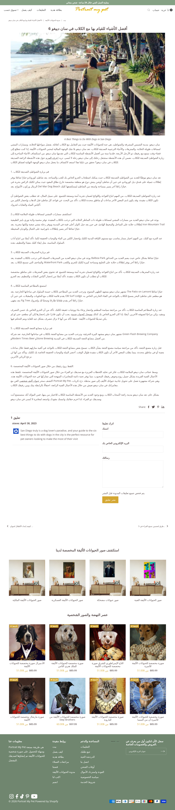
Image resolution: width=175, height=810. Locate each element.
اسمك (105, 428)
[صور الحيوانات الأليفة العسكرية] (67, 578)
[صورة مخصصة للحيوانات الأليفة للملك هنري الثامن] (67, 642)
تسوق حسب (10, 9)
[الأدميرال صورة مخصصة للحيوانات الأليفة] (27, 642)
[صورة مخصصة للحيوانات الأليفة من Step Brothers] (67, 696)
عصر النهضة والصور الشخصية (87, 614)
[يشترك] (163, 751)
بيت (64, 20)
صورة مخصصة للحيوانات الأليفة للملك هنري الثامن (67, 664)
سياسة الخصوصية (90, 777)
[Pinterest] (27, 796)
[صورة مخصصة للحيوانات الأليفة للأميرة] (148, 642)
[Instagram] (11, 796)
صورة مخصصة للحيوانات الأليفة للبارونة (108, 718)
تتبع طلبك (85, 751)
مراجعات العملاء (60, 761)
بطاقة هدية (56, 9)
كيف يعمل (26, 9)
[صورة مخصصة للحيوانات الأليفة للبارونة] (108, 696)
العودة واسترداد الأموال (92, 772)
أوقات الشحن (87, 766)
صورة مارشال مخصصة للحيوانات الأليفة (27, 718)
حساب (156, 10)
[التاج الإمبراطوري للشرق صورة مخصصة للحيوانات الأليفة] (108, 642)
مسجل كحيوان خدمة (81, 314)
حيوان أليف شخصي (29, 380)
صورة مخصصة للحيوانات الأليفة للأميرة (148, 664)
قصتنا (55, 766)
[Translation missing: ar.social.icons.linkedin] (163, 407)
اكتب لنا (56, 777)
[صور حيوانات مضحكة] (108, 578)
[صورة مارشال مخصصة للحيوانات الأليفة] (27, 696)
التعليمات (85, 746)
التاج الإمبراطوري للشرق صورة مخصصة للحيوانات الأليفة (107, 664)
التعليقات (41, 9)
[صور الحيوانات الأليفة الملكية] (27, 578)
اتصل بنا (85, 761)
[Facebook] (17, 796)
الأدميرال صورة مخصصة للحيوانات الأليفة (27, 664)
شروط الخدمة (88, 782)
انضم (55, 782)
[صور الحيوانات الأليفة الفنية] (148, 578)
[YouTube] (34, 796)
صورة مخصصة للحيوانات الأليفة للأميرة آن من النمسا (148, 718)
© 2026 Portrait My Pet (22, 801)
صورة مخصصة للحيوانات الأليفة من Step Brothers (67, 718)
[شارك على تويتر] (153, 407)
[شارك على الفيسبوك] (149, 407)
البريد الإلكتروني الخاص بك (115, 443)
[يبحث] (148, 10)
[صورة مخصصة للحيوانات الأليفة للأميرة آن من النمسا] (148, 696)
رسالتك (106, 457)
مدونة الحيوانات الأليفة (52, 20)
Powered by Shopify (46, 801)
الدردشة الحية (88, 756)
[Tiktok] (22, 796)
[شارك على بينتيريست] (158, 407)
